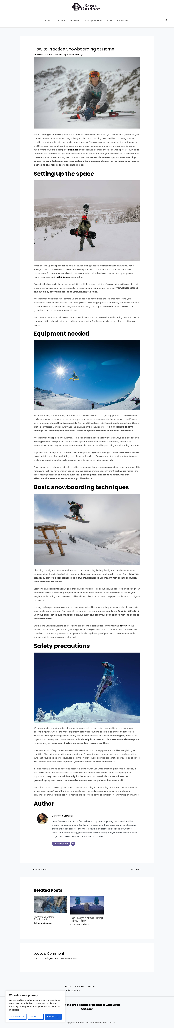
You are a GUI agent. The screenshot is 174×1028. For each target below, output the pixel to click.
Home (48, 20)
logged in (52, 958)
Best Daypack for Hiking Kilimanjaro (86, 919)
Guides (61, 20)
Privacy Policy (73, 990)
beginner (73, 149)
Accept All (53, 1016)
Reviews (75, 20)
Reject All (35, 1016)
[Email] (73, 844)
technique (61, 277)
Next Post (137, 869)
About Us (79, 986)
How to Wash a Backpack (44, 918)
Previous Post (38, 869)
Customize (17, 1016)
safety (123, 625)
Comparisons (93, 20)
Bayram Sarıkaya (62, 815)
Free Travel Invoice (118, 20)
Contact (91, 986)
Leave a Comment (43, 54)
